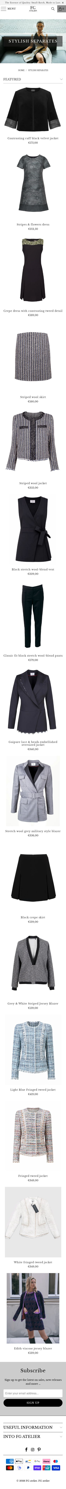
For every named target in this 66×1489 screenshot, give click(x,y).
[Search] (53, 8)
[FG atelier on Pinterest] (39, 1450)
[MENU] (2, 8)
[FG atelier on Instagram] (33, 1450)
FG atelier (31, 1480)
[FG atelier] (33, 8)
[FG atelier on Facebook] (26, 1450)
